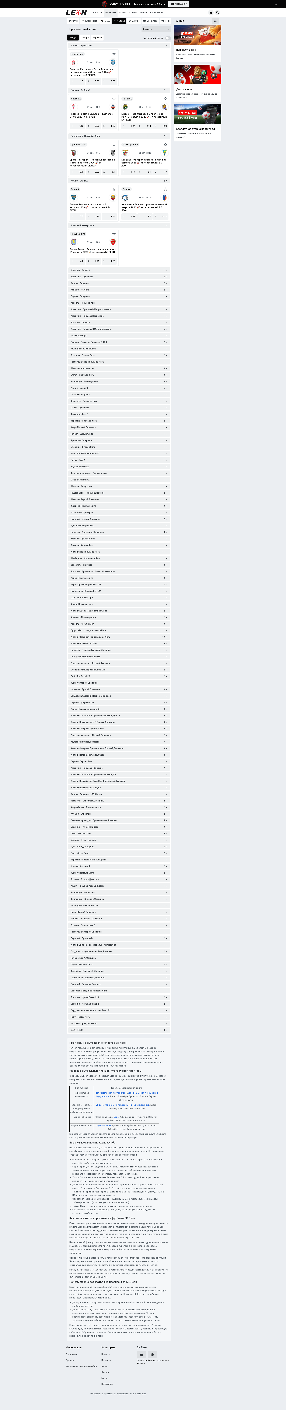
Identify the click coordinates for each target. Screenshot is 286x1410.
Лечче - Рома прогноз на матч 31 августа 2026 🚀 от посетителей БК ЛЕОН (90, 207)
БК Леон (142, 1347)
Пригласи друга (186, 49)
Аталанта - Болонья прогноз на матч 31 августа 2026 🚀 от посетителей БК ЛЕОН (144, 207)
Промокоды (156, 12)
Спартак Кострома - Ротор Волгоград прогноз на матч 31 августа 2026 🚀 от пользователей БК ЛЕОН (92, 72)
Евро (116, 1117)
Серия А (142, 1093)
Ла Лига (132, 1093)
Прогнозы (110, 12)
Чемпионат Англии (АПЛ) (113, 1093)
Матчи (143, 12)
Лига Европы (122, 1105)
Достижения (184, 89)
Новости (97, 12)
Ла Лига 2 (76, 99)
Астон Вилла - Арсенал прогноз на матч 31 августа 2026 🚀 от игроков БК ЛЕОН (93, 250)
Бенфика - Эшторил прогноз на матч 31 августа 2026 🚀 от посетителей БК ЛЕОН (143, 162)
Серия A (75, 189)
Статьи (133, 12)
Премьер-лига (78, 234)
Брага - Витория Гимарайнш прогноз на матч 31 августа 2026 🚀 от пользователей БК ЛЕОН (92, 162)
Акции (122, 12)
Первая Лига (77, 54)
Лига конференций (139, 1105)
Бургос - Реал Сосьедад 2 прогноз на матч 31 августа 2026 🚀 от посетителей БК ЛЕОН (144, 117)
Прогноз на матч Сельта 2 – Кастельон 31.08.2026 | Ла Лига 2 (92, 115)
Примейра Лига (78, 144)
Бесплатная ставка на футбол (195, 128)
